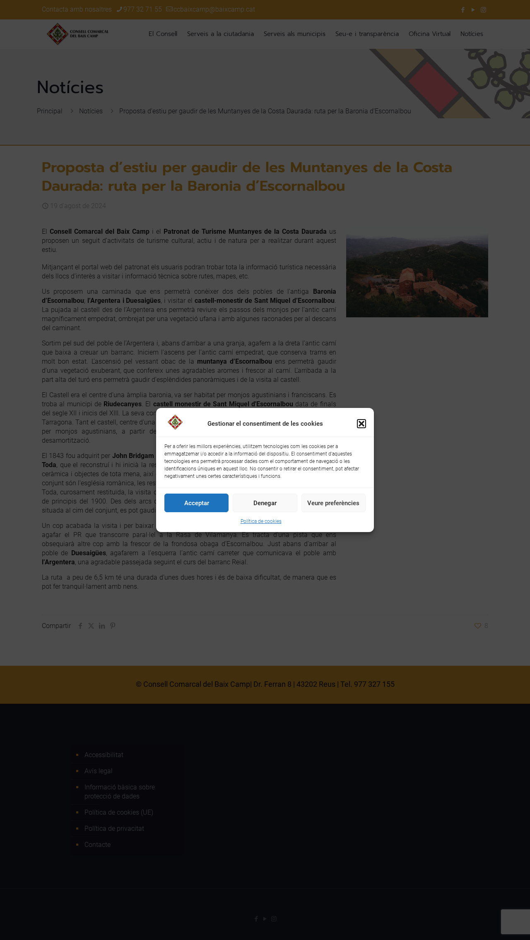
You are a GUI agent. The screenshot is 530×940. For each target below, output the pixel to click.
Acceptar (196, 503)
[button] (361, 424)
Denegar (265, 503)
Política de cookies (261, 521)
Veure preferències (333, 503)
